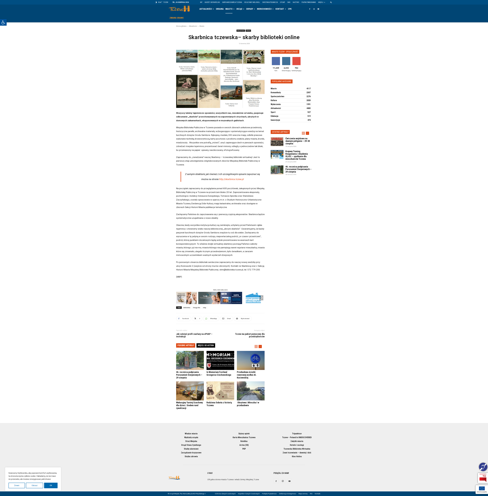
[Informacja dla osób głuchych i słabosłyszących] (483, 467)
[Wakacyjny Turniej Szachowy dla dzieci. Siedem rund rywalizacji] (190, 390)
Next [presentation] (261, 298)
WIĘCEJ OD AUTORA (206, 345)
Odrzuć (34, 485)
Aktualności (205, 9)
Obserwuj (286, 58)
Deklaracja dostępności (287, 494)
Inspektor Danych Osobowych (249, 494)
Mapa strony (303, 494)
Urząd (239, 9)
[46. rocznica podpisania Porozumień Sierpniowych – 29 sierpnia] (190, 360)
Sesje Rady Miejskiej (252, 2)
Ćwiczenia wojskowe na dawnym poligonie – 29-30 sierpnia (297, 141)
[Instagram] (314, 9)
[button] (3, 22)
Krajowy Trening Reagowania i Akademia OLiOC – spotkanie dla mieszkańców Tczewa (296, 155)
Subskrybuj (296, 58)
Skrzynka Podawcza (270, 2)
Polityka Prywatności (269, 494)
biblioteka (186, 307)
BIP (201, 2)
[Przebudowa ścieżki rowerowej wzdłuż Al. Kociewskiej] (251, 360)
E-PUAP (282, 2)
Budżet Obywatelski (212, 2)
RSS (311, 494)
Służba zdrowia (191, 456)
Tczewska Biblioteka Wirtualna (297, 449)
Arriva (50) (244, 445)
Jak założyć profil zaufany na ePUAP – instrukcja (194, 335)
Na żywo (296, 2)
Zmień (16, 485)
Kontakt (280, 9)
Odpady (249, 9)
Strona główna (181, 26)
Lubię (276, 58)
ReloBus (244, 441)
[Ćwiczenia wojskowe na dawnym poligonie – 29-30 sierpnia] (277, 141)
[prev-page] (256, 346)
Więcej (320, 2)
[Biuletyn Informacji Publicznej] (483, 478)
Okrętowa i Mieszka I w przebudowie (248, 404)
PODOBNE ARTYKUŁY (185, 345)
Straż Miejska (191, 441)
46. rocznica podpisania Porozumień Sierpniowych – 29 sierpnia (189, 375)
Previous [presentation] (179, 298)
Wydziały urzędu (191, 437)
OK (51, 485)
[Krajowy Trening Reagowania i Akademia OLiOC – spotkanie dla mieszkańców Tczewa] (277, 154)
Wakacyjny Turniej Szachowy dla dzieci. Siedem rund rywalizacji (189, 405)
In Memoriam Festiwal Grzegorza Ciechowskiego (219, 373)
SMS (288, 2)
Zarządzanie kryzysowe (191, 452)
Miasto (228, 9)
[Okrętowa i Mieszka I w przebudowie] (251, 390)
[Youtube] (318, 9)
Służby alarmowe (191, 449)
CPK (290, 9)
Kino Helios (297, 456)
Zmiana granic (177, 18)
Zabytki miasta (297, 441)
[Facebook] (310, 9)
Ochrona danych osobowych (225, 494)
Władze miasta (191, 433)
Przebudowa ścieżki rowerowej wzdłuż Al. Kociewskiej (246, 375)
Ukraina (220, 9)
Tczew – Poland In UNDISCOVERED (297, 437)
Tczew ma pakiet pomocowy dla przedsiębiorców (250, 335)
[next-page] (260, 346)
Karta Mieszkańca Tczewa (232, 2)
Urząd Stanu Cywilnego (191, 445)
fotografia (196, 307)
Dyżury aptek (244, 433)
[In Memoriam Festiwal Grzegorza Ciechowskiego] (220, 360)
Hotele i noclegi (297, 445)
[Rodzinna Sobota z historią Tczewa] (220, 390)
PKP (244, 449)
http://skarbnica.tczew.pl (231, 179)
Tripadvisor (297, 433)
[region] (33, 479)
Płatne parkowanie (309, 2)
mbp (204, 307)
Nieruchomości (264, 9)
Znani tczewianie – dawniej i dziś (297, 452)
